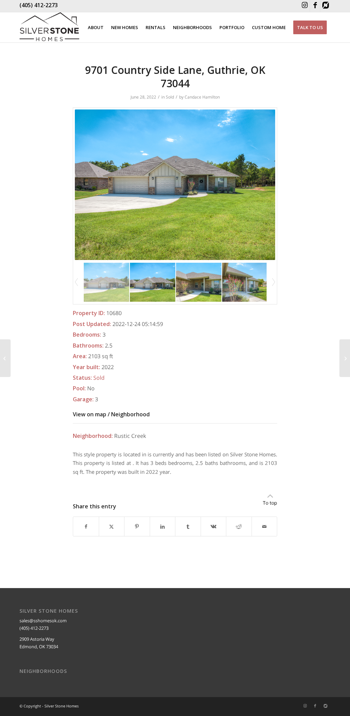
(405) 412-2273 (38, 5)
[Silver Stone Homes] (49, 27)
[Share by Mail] (264, 526)
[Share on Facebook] (86, 526)
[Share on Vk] (213, 526)
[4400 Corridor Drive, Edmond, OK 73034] (5, 358)
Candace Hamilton (202, 97)
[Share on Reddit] (239, 526)
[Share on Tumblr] (188, 526)
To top (270, 502)
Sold (170, 97)
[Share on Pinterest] (137, 526)
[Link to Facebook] (315, 6)
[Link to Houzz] (325, 6)
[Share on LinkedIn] (162, 526)
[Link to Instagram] (305, 6)
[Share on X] (111, 526)
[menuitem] (95, 27)
